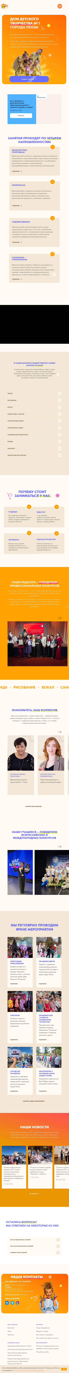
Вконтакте (11, 1328)
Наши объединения (43, 1328)
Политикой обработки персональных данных (28, 1370)
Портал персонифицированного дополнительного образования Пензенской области (18, 1361)
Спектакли (15, 1015)
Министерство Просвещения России (20, 1349)
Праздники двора (47, 961)
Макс (9, 1331)
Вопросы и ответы (42, 1331)
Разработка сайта (42, 1352)
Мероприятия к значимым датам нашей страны (47, 1073)
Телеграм (11, 1335)
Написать (21, 115)
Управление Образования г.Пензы (19, 1346)
